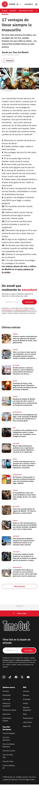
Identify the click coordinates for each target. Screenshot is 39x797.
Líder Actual (27, 722)
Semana (26, 695)
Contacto (6, 691)
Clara (25, 714)
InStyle (25, 703)
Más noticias (19, 587)
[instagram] (4, 677)
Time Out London (9, 751)
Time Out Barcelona (6, 739)
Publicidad (6, 695)
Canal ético (7, 714)
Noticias (4, 11)
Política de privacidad (6, 705)
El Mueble (26, 699)
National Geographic (27, 709)
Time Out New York (8, 756)
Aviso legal (6, 699)
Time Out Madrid (21, 53)
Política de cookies (9, 710)
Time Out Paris (8, 762)
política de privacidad (22, 310)
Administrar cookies (7, 720)
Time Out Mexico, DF (9, 767)
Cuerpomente (28, 718)
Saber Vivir (27, 726)
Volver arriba (21, 613)
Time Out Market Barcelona (9, 745)
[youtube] (28, 677)
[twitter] (22, 677)
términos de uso (7, 310)
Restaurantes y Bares (26, 11)
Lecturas (26, 691)
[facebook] (16, 677)
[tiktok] (10, 677)
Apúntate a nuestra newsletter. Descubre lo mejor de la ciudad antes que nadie (17, 295)
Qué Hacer (13, 11)
